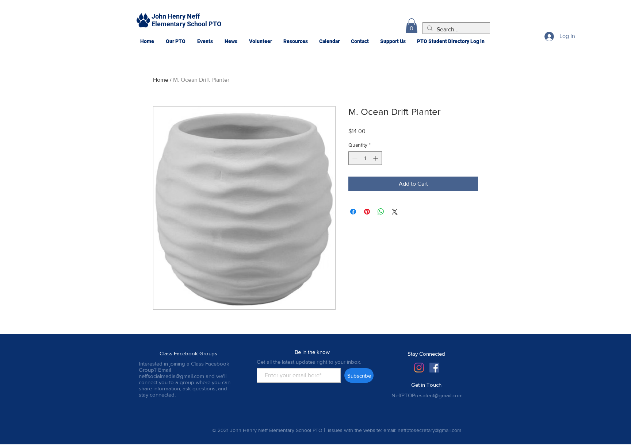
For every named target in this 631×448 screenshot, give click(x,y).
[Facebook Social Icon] (434, 367)
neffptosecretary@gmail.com (429, 430)
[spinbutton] (365, 158)
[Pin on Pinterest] (367, 211)
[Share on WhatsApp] (380, 211)
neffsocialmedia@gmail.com (171, 376)
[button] (175, 41)
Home (160, 80)
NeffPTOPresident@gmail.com (427, 395)
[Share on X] (394, 211)
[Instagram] (419, 367)
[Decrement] (354, 158)
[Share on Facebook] (353, 211)
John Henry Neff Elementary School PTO (186, 20)
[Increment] (376, 158)
